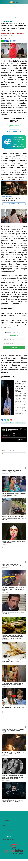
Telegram (15, 131)
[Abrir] (1, 2)
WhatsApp (15, 126)
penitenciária (5, 422)
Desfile (17, 422)
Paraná (14, 18)
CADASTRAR (14, 347)
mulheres (23, 422)
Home (2, 18)
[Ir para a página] (14, 2)
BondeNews (8, 18)
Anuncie (9, 836)
